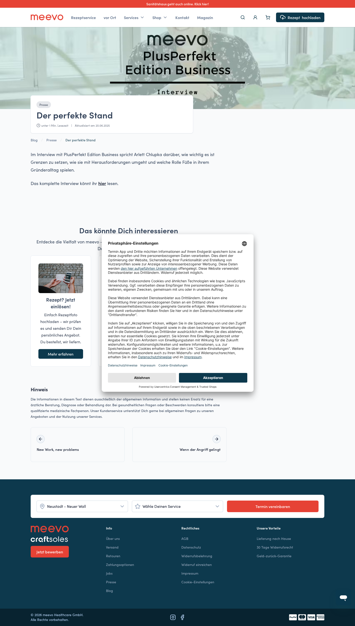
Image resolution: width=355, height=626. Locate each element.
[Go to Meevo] (47, 17)
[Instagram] (173, 617)
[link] (80, 140)
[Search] (242, 17)
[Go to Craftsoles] (64, 539)
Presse (43, 105)
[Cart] (267, 17)
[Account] (255, 17)
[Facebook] (182, 617)
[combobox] (82, 506)
